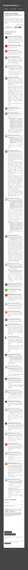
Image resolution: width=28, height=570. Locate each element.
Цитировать (20, 37)
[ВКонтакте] (15, 27)
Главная (6, 9)
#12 (8, 236)
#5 (8, 66)
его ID (21, 439)
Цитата (19, 509)
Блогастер (10, 289)
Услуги (20, 9)
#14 (8, 284)
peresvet (9, 311)
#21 (8, 337)
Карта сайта (13, 9)
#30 (8, 444)
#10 (8, 151)
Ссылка (6, 511)
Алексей (9, 354)
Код (16, 509)
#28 (8, 423)
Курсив (12, 509)
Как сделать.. (8, 27)
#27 (8, 409)
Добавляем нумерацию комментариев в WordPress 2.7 (13, 14)
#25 (8, 391)
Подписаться (7, 543)
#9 (8, 135)
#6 (8, 78)
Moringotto (10, 36)
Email (22, 504)
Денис (9, 56)
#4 (8, 57)
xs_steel (9, 318)
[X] (20, 27)
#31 (8, 453)
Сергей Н (9, 45)
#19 (8, 319)
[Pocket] (18, 27)
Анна (9, 50)
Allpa (9, 336)
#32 (8, 463)
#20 (8, 324)
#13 (8, 264)
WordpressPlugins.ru (11, 5)
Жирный (7, 509)
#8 (8, 113)
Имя (22, 501)
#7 (8, 108)
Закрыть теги (12, 511)
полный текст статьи (19, 24)
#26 (8, 401)
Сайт (22, 507)
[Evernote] (17, 27)
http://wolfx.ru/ (10, 327)
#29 (8, 433)
